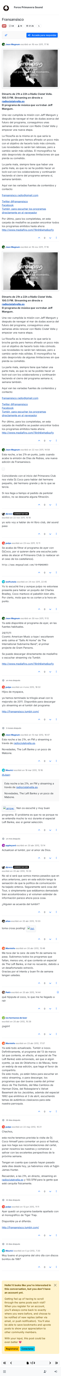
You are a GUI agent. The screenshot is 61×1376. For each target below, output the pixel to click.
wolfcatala (11, 581)
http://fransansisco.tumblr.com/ (20, 711)
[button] (4, 1372)
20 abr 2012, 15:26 (22, 1021)
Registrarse (12, 1348)
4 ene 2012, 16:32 (32, 687)
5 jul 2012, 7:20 (32, 1250)
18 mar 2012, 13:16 (34, 770)
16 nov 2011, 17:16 (40, 44)
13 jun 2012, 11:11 (31, 1206)
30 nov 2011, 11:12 (40, 618)
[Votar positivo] (39, 237)
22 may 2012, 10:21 (32, 1127)
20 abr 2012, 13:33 (31, 921)
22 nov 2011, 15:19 (22, 517)
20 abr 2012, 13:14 (36, 845)
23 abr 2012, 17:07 (36, 1043)
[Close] (55, 1285)
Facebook (8, 205)
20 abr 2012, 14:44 (32, 992)
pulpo (8, 543)
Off (4, 26)
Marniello (10, 948)
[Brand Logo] (7, 7)
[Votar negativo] (50, 237)
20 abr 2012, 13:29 (22, 871)
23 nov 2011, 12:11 (31, 543)
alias (8, 921)
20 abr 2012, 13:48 (36, 948)
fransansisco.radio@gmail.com (20, 195)
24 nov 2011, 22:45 (37, 581)
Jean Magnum (13, 44)
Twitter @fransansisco (15, 201)
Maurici (9, 770)
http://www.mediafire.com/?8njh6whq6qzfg (28, 229)
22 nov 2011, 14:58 (41, 449)
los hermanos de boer (16, 1018)
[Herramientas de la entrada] (56, 237)
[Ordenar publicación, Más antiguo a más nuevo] (6, 35)
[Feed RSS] (38, 26)
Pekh (8, 992)
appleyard (11, 845)
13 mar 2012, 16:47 (41, 735)
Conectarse (27, 1348)
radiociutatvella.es (13, 101)
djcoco (9, 514)
